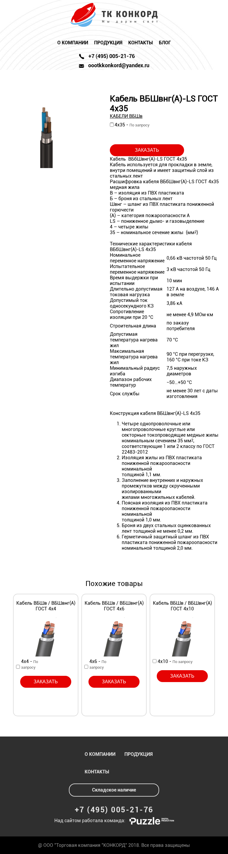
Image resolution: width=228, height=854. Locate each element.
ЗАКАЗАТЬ (147, 150)
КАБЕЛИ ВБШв (126, 116)
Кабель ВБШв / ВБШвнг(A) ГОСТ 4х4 (45, 606)
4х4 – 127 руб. (18, 667)
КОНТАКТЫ (140, 43)
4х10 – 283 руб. (154, 661)
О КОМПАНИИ (72, 43)
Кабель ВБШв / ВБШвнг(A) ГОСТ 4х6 (114, 606)
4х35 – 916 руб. (164, 126)
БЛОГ (165, 43)
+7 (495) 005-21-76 (114, 810)
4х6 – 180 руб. (86, 667)
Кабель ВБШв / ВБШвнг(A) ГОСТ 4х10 (182, 606)
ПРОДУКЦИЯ (108, 43)
